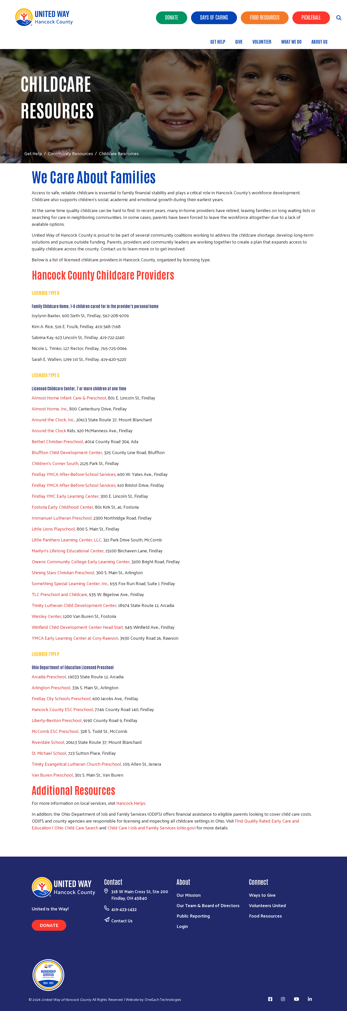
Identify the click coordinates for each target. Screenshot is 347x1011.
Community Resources (70, 153)
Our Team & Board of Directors (208, 905)
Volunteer (262, 41)
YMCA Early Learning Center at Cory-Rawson (75, 638)
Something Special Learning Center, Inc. (70, 583)
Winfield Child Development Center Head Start (77, 627)
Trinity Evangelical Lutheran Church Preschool (76, 764)
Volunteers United (267, 905)
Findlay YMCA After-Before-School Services (74, 474)
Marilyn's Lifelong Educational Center (68, 550)
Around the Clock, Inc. (53, 419)
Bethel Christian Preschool (57, 441)
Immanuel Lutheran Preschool (62, 517)
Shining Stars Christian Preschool (63, 572)
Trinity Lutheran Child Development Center (74, 605)
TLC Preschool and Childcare (59, 594)
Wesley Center (46, 616)
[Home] (45, 17)
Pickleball (311, 17)
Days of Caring (214, 17)
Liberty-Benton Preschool (57, 720)
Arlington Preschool (51, 687)
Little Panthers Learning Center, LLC (66, 539)
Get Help (217, 41)
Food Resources (264, 17)
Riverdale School (48, 742)
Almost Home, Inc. (50, 408)
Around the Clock (49, 430)
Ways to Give (262, 895)
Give (239, 41)
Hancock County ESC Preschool (62, 709)
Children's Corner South (55, 463)
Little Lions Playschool (53, 528)
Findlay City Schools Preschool (61, 698)
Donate (171, 17)
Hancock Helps (130, 803)
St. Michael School (49, 753)
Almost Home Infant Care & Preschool (69, 397)
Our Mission (189, 895)
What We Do (291, 41)
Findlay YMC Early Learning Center (65, 496)
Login (182, 926)
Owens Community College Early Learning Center (81, 561)
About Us (319, 41)
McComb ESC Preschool (55, 731)
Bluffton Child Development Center (67, 452)
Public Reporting (193, 916)
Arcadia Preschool (49, 676)
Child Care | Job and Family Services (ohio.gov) (151, 827)
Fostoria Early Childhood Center (62, 507)
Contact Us (122, 920)
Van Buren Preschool (52, 775)
